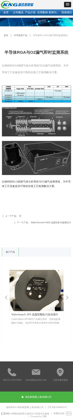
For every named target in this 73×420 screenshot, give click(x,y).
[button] (67, 4)
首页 (6, 35)
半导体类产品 (20, 35)
